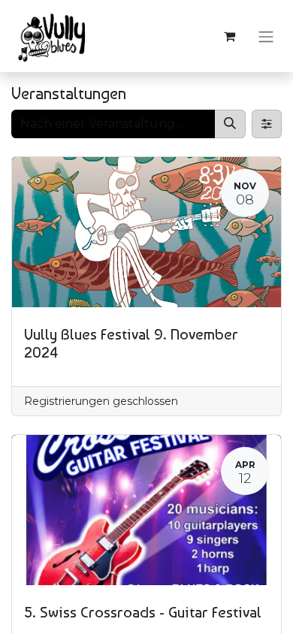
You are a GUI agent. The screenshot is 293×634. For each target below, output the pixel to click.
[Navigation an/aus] (266, 36)
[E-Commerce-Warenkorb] (229, 36)
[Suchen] (230, 124)
